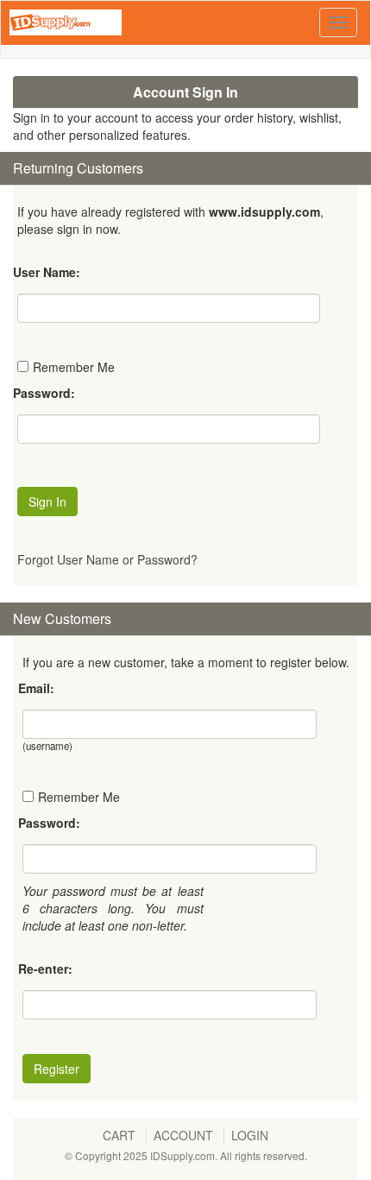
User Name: (46, 272)
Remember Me (74, 366)
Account (183, 1135)
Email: (36, 688)
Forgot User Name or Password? (107, 559)
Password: (44, 392)
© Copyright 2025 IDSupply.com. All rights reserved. (186, 1155)
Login (249, 1135)
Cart (119, 1135)
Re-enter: (45, 968)
